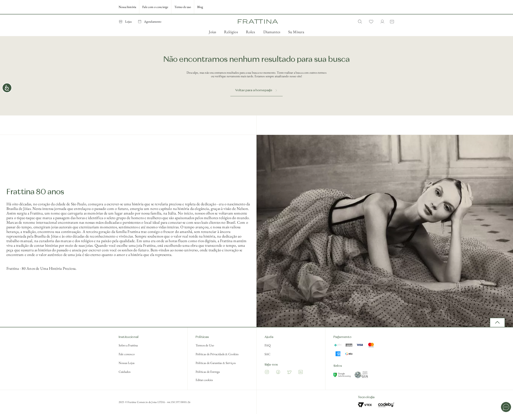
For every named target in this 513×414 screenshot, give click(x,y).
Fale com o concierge (155, 7)
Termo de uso (182, 7)
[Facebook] (278, 373)
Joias (212, 31)
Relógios (231, 31)
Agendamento (153, 21)
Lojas (128, 21)
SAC (267, 354)
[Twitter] (289, 373)
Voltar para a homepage (253, 90)
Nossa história (127, 7)
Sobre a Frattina (128, 345)
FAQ (268, 345)
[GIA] (361, 375)
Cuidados (124, 372)
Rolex (250, 31)
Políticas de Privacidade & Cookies (217, 354)
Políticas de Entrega (208, 372)
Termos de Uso (205, 345)
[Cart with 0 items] (391, 21)
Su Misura (296, 31)
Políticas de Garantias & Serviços (216, 363)
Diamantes (271, 31)
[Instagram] (267, 373)
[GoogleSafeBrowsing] (342, 375)
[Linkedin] (300, 373)
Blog (200, 7)
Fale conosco (127, 354)
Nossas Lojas (126, 363)
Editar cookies (204, 380)
